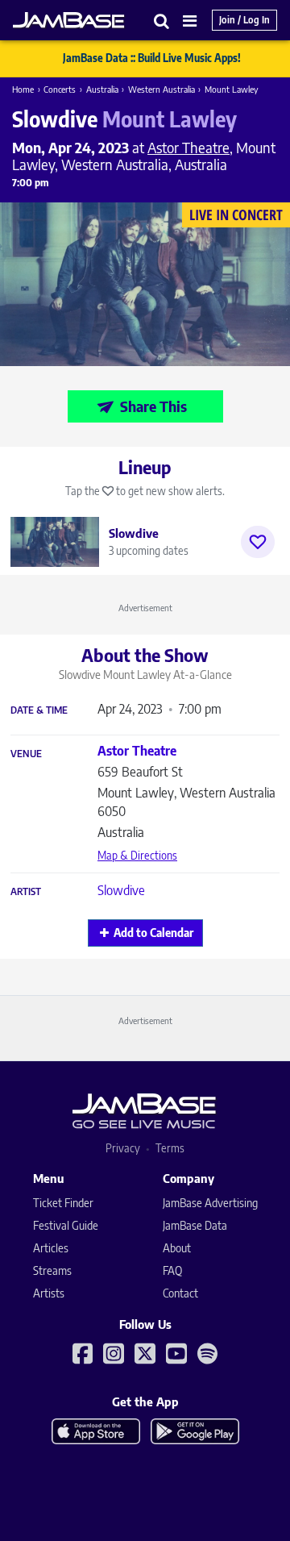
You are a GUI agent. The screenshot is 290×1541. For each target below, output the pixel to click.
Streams (52, 1270)
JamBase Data (195, 1225)
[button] (162, 20)
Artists (48, 1293)
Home (23, 89)
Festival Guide (65, 1225)
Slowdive (121, 890)
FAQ (172, 1270)
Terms (169, 1148)
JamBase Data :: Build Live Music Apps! (152, 58)
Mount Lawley (231, 89)
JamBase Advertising (210, 1203)
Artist (25, 892)
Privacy (123, 1148)
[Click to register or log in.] (258, 542)
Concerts (60, 89)
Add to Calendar (153, 932)
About (177, 1248)
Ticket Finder (63, 1203)
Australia (102, 89)
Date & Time (39, 710)
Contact (180, 1293)
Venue (26, 754)
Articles (50, 1248)
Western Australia (161, 89)
